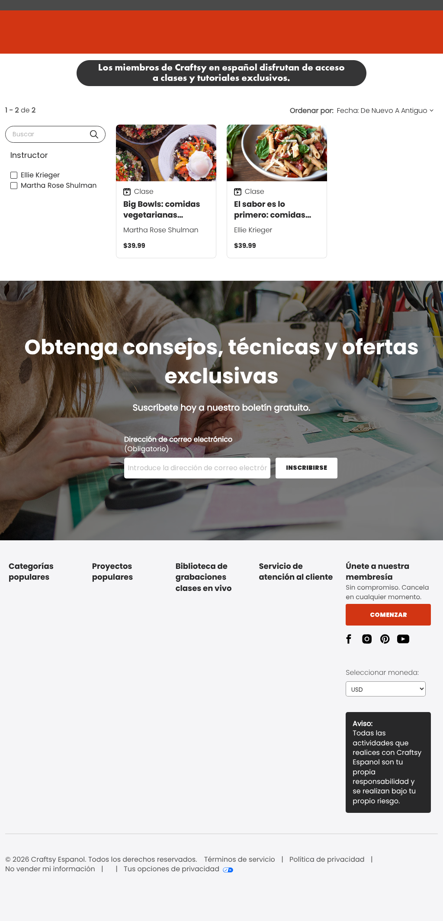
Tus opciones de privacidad (171, 869)
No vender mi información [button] (50, 869)
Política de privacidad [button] (327, 859)
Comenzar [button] (388, 614)
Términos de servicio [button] (239, 859)
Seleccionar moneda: (382, 672)
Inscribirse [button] (306, 467)
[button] (94, 134)
